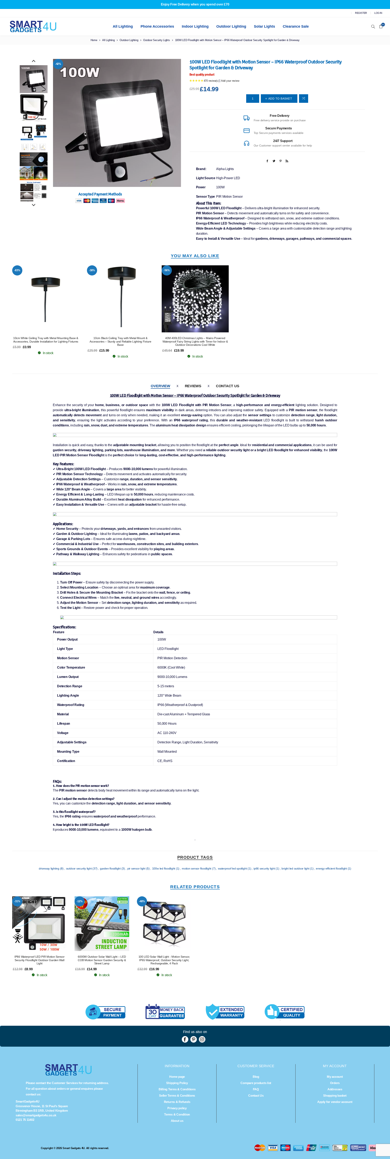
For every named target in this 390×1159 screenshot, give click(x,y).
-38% (92, 270)
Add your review (230, 80)
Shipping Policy (177, 1083)
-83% (17, 270)
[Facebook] (185, 1039)
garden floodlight (110, 868)
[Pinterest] (193, 1039)
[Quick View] (38, 299)
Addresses (334, 1089)
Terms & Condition (177, 1114)
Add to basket (54, 299)
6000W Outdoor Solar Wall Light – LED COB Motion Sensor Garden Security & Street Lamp (102, 960)
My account (335, 1076)
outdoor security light (79, 868)
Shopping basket (334, 1095)
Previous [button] (34, 61)
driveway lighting (49, 868)
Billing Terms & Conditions (177, 1089)
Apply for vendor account (334, 1102)
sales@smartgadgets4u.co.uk (36, 1115)
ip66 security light (265, 868)
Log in (378, 13)
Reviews (193, 386)
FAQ (256, 1089)
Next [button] (34, 205)
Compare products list (255, 1083)
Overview (160, 386)
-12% (79, 901)
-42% (58, 63)
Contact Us (227, 386)
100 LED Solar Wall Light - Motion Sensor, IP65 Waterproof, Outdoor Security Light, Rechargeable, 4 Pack (164, 960)
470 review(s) (211, 80)
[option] (34, 79)
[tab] (160, 386)
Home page (177, 1076)
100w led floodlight (164, 868)
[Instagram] (202, 1039)
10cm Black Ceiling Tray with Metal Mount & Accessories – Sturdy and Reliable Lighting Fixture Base (120, 341)
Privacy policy (177, 1108)
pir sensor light (136, 868)
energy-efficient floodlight (332, 868)
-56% (167, 270)
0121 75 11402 (25, 1119)
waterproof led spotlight (233, 868)
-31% (17, 901)
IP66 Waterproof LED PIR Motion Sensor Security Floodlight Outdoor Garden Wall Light (39, 960)
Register (361, 13)
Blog (256, 1076)
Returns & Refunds (177, 1102)
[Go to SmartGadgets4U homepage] (68, 1074)
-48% (142, 901)
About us (177, 1120)
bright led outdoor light (296, 868)
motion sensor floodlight (197, 868)
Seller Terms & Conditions (177, 1095)
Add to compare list (303, 98)
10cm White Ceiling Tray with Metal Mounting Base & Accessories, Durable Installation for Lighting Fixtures (45, 339)
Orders (335, 1083)
